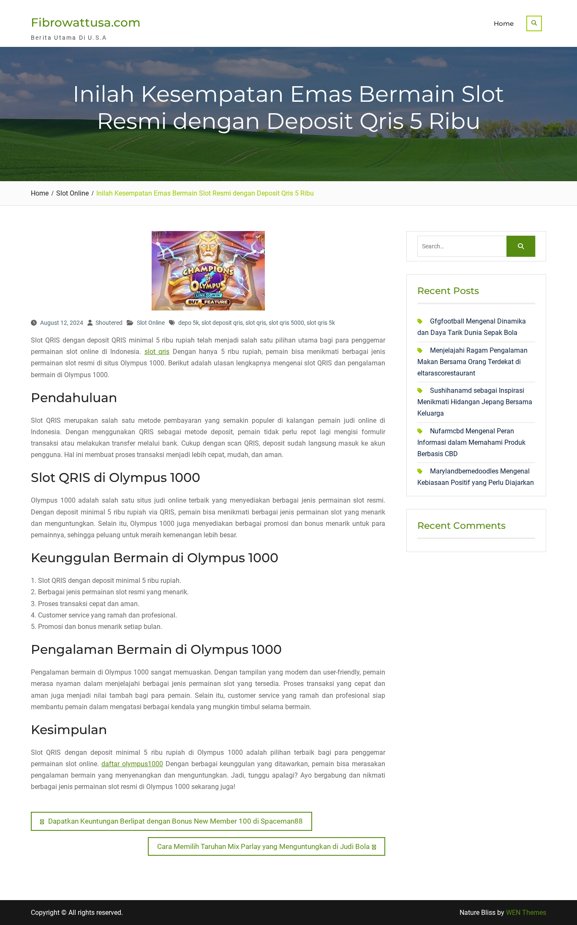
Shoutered (108, 322)
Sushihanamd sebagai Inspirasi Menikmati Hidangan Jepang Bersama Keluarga (474, 401)
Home (504, 23)
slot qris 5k (321, 322)
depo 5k (188, 322)
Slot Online (151, 322)
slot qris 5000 (286, 322)
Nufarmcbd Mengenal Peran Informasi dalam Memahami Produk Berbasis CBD (471, 442)
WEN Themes (526, 913)
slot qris (255, 322)
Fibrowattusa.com (86, 22)
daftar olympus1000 (132, 764)
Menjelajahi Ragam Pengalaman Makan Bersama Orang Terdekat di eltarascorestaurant (472, 361)
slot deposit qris (222, 322)
